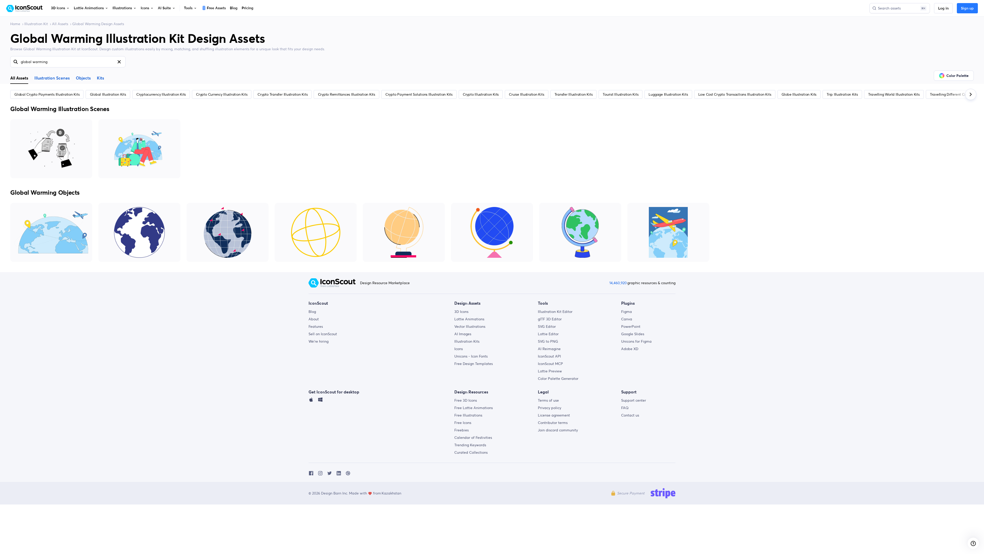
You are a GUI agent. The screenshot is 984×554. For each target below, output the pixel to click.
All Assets (60, 24)
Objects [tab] (83, 78)
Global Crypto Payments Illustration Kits (46, 94)
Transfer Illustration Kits (574, 94)
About (314, 319)
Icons (458, 349)
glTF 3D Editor (550, 319)
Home (15, 24)
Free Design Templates (473, 363)
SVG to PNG (548, 341)
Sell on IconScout (323, 334)
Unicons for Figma (636, 341)
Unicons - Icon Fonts (471, 356)
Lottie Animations (469, 319)
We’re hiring (319, 341)
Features (316, 326)
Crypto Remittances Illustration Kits (346, 94)
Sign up (967, 8)
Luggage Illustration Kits (668, 94)
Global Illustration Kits (108, 94)
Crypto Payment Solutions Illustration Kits (419, 94)
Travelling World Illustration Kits (894, 94)
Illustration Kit (36, 24)
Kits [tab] (100, 78)
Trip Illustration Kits (842, 94)
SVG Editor (547, 326)
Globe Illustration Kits (799, 94)
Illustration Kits (466, 341)
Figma (626, 311)
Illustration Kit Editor (555, 311)
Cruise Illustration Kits (526, 94)
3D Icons (461, 311)
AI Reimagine (549, 349)
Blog (312, 311)
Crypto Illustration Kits (481, 94)
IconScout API (549, 356)
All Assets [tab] (19, 78)
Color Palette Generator (558, 378)
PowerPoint (630, 326)
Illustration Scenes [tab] (52, 78)
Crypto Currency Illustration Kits (221, 94)
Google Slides (632, 334)
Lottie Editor (548, 334)
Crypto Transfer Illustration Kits (283, 94)
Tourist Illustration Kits (620, 94)
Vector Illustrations (469, 326)
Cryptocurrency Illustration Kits (161, 94)
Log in (943, 8)
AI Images (462, 334)
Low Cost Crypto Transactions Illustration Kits (734, 94)
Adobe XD (629, 349)
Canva (626, 319)
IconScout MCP (550, 363)
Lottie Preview (550, 371)
